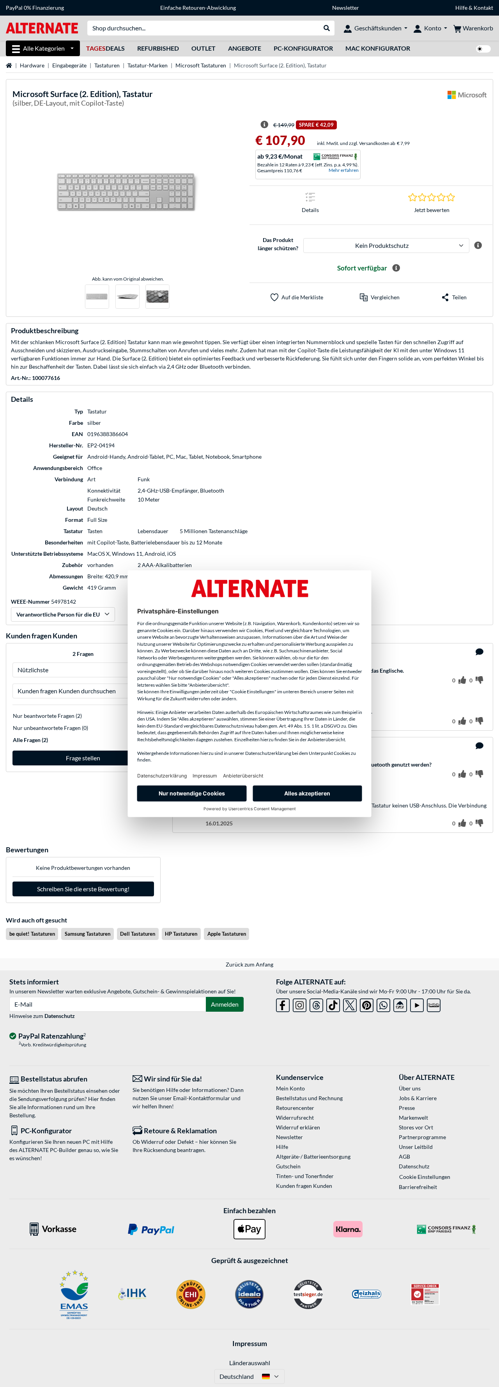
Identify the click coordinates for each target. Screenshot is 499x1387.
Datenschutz (59, 1015)
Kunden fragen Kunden (304, 1185)
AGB (404, 1156)
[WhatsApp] (383, 1003)
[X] (350, 1003)
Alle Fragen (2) (30, 740)
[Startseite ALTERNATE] (42, 27)
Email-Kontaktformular (201, 1098)
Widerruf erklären (298, 1127)
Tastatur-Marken (147, 65)
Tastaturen (107, 65)
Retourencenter (295, 1107)
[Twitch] (434, 1003)
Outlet (203, 48)
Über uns (410, 1088)
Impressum (249, 1343)
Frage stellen (83, 758)
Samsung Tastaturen (87, 934)
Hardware (32, 65)
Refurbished (158, 48)
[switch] (483, 49)
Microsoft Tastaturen (200, 65)
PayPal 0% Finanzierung (35, 7)
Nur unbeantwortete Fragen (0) (50, 727)
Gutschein (288, 1166)
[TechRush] (400, 1003)
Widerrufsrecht (295, 1117)
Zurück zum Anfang (249, 964)
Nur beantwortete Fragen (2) (47, 715)
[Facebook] (283, 1003)
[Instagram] (299, 1003)
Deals (105, 48)
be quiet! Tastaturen (32, 934)
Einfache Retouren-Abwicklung (198, 7)
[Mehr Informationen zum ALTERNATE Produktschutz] (478, 245)
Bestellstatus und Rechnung (309, 1098)
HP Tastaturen (181, 934)
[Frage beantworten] (479, 652)
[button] (380, 297)
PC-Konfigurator (303, 48)
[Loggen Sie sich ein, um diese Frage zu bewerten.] (462, 680)
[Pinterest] (366, 1003)
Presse (407, 1107)
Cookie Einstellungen (424, 1176)
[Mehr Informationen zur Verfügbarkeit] (396, 268)
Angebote (244, 48)
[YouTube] (417, 1003)
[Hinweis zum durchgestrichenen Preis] (264, 125)
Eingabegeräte (69, 65)
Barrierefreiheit (418, 1187)
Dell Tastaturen (137, 934)
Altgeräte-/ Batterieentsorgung (313, 1156)
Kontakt (483, 7)
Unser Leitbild (416, 1146)
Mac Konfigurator (377, 48)
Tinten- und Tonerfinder (305, 1176)
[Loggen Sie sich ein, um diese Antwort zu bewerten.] (462, 721)
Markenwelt (413, 1117)
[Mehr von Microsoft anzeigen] (467, 99)
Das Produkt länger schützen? (278, 244)
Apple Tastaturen (226, 934)
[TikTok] (333, 1003)
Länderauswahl (249, 1362)
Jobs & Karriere (418, 1098)
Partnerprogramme (422, 1137)
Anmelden (225, 1004)
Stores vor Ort (416, 1127)
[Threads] (316, 1003)
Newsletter (345, 7)
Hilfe (461, 7)
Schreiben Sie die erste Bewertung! (83, 888)
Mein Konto (290, 1088)
